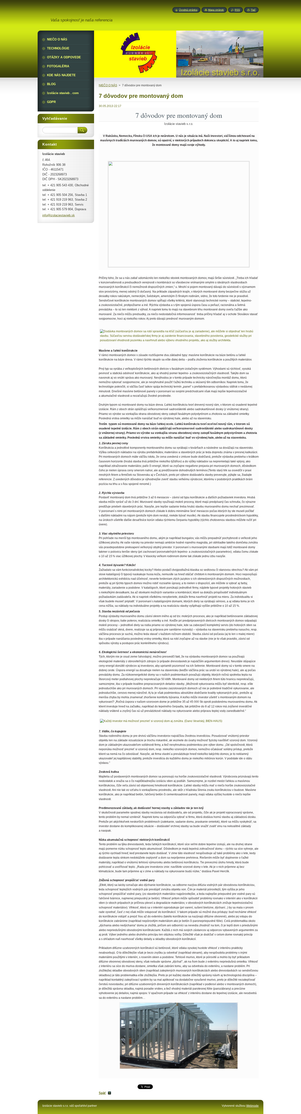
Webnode (252, 1105)
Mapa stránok (216, 9)
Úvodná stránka (188, 9)
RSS (237, 9)
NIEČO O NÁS (108, 85)
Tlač (253, 9)
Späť (102, 1093)
